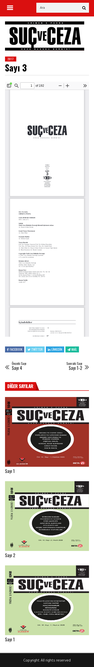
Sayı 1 (10, 471)
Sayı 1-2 (74, 366)
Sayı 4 (19, 366)
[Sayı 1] (47, 432)
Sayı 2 (10, 555)
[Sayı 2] (47, 516)
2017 (11, 59)
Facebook (16, 349)
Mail (74, 349)
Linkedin (56, 349)
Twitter (37, 349)
